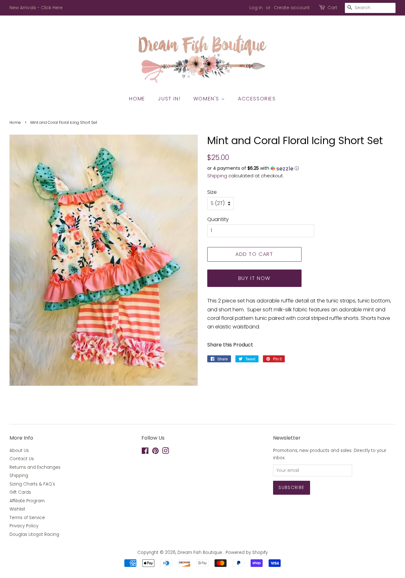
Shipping (217, 175)
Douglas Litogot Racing (34, 534)
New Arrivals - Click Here (36, 7)
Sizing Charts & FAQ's (32, 484)
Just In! (169, 98)
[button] (301, 168)
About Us (19, 451)
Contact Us (21, 459)
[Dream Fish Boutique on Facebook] (145, 452)
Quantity (218, 219)
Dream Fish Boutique (200, 552)
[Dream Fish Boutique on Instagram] (165, 452)
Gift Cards (20, 492)
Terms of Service (27, 518)
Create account (292, 7)
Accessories (257, 98)
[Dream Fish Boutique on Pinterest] (155, 452)
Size (212, 192)
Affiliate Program (27, 501)
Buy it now (254, 278)
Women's (207, 98)
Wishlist (17, 509)
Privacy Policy (23, 526)
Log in (256, 7)
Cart (332, 7)
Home (137, 98)
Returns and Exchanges (34, 467)
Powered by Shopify (247, 552)
